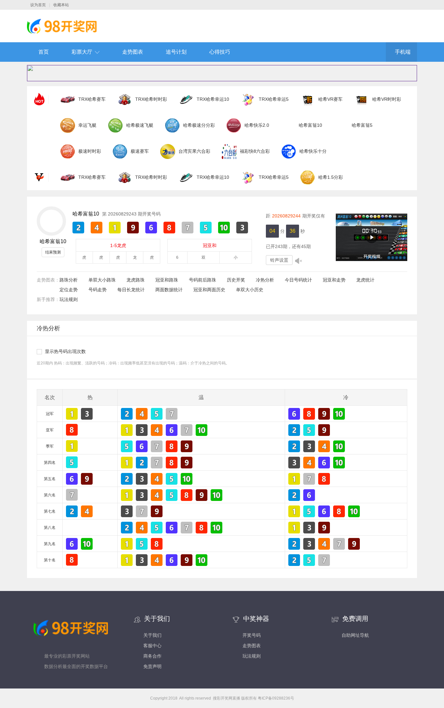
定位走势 (68, 289)
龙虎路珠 (135, 279)
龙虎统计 (365, 279)
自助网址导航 (355, 635)
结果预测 (53, 252)
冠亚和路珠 (166, 279)
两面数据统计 (169, 289)
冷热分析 (265, 279)
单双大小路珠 (102, 279)
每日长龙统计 (131, 289)
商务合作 (152, 656)
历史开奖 (236, 279)
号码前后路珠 (202, 279)
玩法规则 (68, 299)
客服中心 (152, 645)
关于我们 (152, 635)
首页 (43, 52)
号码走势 (97, 289)
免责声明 (152, 666)
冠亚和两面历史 (209, 289)
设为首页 (38, 5)
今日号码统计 (298, 279)
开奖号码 (251, 635)
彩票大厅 (82, 52)
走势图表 (132, 52)
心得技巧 (219, 52)
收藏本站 (61, 5)
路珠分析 (68, 279)
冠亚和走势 (334, 279)
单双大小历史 (249, 289)
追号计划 (176, 52)
